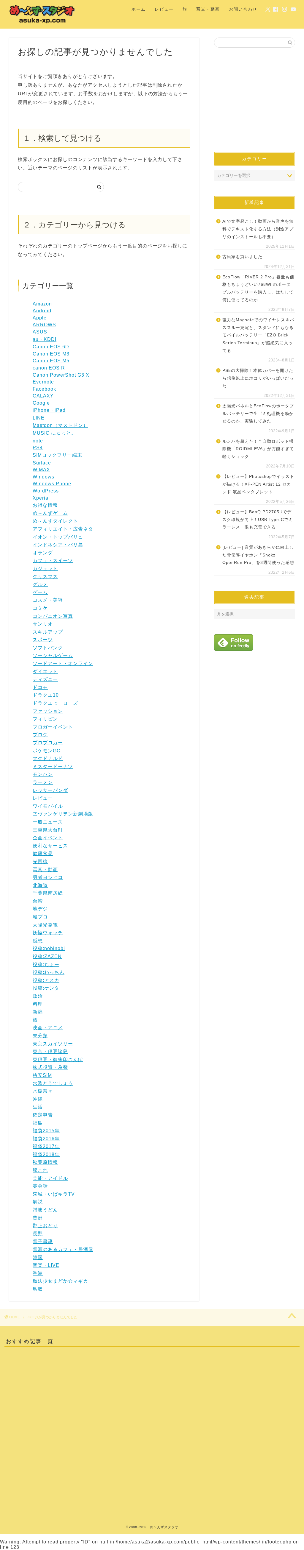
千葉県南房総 (48, 893)
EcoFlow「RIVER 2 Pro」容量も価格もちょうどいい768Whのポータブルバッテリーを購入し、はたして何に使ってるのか (258, 288)
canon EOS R (49, 367)
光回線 (40, 861)
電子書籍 (43, 1241)
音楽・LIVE (46, 1265)
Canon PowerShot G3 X (61, 375)
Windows (43, 476)
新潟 (38, 1011)
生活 (38, 1106)
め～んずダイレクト (55, 520)
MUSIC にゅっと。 (54, 433)
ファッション (48, 711)
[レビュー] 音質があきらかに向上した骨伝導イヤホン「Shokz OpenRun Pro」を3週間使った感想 (258, 555)
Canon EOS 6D (51, 346)
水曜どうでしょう (53, 1083)
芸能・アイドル (50, 1178)
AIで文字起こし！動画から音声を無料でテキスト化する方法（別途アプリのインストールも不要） (258, 229)
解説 (38, 1201)
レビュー (164, 9)
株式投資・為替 (50, 1067)
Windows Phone (52, 483)
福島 (38, 1122)
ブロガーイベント (53, 726)
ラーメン (43, 782)
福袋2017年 (46, 1146)
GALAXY (43, 395)
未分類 (40, 1035)
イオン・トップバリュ (58, 536)
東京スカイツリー (53, 1043)
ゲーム (40, 592)
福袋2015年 (46, 1130)
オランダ (43, 552)
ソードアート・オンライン (63, 663)
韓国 (38, 1257)
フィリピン (45, 718)
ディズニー (45, 679)
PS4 (38, 447)
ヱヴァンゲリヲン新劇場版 (63, 813)
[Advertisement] (254, 100)
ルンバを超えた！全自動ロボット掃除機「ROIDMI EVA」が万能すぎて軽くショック (258, 449)
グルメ (40, 584)
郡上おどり (45, 1225)
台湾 (38, 901)
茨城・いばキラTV (54, 1194)
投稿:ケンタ (46, 988)
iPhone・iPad (49, 410)
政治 (38, 996)
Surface (42, 462)
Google (41, 403)
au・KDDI (44, 339)
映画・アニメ (48, 1027)
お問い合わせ (243, 9)
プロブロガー (48, 742)
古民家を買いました (242, 257)
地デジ (40, 908)
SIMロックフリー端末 (57, 455)
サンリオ (43, 623)
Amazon (42, 303)
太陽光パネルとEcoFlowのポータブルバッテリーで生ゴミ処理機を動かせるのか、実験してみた (258, 413)
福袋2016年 (46, 1138)
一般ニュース (48, 821)
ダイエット (45, 671)
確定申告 (43, 1114)
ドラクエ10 (46, 695)
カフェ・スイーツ (53, 560)
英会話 (40, 1186)
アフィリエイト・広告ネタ (63, 528)
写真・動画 (208, 9)
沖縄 (38, 1099)
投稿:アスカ (46, 980)
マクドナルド (48, 758)
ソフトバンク (48, 647)
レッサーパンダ (50, 790)
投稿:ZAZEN (47, 956)
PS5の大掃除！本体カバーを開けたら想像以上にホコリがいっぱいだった (258, 378)
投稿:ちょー (46, 964)
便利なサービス (50, 845)
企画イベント (48, 837)
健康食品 (43, 853)
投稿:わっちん (48, 972)
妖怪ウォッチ (48, 932)
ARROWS (44, 324)
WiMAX (41, 469)
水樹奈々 (43, 1091)
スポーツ (43, 639)
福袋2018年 (46, 1154)
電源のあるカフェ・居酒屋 (63, 1249)
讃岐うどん (45, 1209)
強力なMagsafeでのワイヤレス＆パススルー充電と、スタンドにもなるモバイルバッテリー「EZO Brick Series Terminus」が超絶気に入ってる (258, 335)
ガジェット (45, 568)
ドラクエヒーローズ (55, 703)
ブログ (40, 734)
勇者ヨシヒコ (48, 877)
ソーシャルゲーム (53, 655)
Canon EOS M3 (51, 353)
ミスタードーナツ (53, 766)
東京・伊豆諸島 (50, 1051)
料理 (38, 1004)
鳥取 (38, 1289)
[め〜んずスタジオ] (42, 23)
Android (42, 310)
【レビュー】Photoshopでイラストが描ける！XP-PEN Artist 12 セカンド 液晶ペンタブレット (258, 484)
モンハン (43, 774)
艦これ (40, 1170)
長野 (38, 1233)
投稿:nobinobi (49, 948)
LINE (39, 417)
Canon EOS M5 (51, 360)
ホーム (139, 9)
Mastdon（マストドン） (60, 425)
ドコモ (40, 687)
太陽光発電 (45, 924)
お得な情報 (45, 505)
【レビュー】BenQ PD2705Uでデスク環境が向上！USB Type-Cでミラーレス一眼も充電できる (257, 519)
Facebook (44, 389)
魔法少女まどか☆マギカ (60, 1281)
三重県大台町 (48, 829)
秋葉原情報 (45, 1162)
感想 (38, 940)
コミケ (40, 608)
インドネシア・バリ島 (58, 544)
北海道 (40, 885)
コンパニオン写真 (53, 616)
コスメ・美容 (48, 600)
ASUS (40, 331)
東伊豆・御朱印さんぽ (58, 1059)
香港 (38, 1273)
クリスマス (45, 576)
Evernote (43, 381)
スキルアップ (48, 631)
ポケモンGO (47, 750)
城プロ (40, 916)
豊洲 (38, 1217)
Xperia (40, 497)
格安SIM (42, 1075)
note (38, 440)
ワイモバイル (48, 806)
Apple (40, 317)
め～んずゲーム (50, 513)
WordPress (46, 490)
